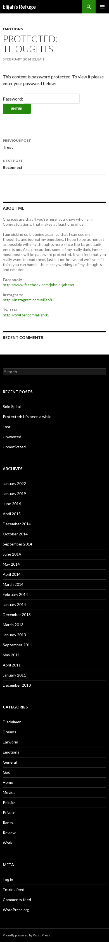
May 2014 (11, 564)
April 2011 (12, 665)
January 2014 (14, 604)
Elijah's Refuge (19, 7)
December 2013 (17, 614)
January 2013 (14, 634)
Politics (9, 802)
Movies (9, 792)
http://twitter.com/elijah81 (26, 315)
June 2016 (12, 503)
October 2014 (15, 533)
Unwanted (12, 436)
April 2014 (12, 574)
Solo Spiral (12, 406)
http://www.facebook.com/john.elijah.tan (38, 284)
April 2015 (12, 513)
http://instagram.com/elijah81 (28, 299)
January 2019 (14, 493)
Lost (7, 426)
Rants (8, 822)
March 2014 (13, 584)
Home (8, 782)
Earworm (10, 742)
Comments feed (17, 899)
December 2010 (17, 685)
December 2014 (17, 523)
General (10, 762)
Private (9, 812)
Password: (13, 98)
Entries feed (13, 889)
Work (7, 842)
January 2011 (14, 675)
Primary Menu (102, 6)
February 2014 (15, 594)
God (6, 772)
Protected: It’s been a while (27, 416)
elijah (38, 59)
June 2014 (12, 554)
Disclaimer (12, 721)
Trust (17, 144)
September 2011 (17, 644)
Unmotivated (14, 446)
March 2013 (13, 624)
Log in (8, 879)
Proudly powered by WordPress (26, 935)
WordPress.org (16, 909)
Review (9, 832)
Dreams (9, 731)
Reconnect (13, 164)
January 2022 (14, 483)
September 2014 (17, 544)
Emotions (13, 29)
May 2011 (11, 654)
